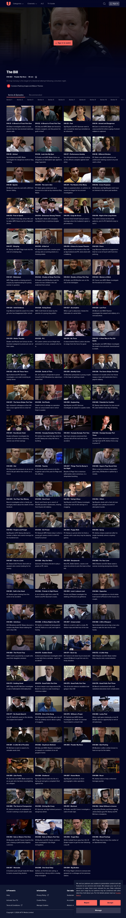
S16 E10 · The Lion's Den (43, 185)
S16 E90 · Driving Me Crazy (44, 806)
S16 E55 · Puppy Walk (71, 530)
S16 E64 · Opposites (99, 591)
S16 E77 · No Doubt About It (16, 714)
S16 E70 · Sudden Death (43, 653)
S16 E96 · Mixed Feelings (101, 837)
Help (8, 895)
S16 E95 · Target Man (71, 837)
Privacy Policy (41, 895)
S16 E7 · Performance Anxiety (74, 154)
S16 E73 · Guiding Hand (14, 683)
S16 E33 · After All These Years (17, 371)
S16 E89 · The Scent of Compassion (19, 806)
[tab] (35, 95)
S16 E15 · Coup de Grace (72, 215)
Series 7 (72, 100)
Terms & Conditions (13, 905)
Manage (98, 910)
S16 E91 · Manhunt (70, 806)
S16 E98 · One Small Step (44, 868)
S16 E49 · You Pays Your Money (17, 499)
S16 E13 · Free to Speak (14, 215)
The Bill (12, 72)
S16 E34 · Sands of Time (43, 371)
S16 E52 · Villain (98, 499)
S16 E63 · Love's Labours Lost (74, 591)
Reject (86, 902)
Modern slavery (72, 905)
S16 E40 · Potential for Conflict (103, 402)
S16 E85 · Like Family (14, 775)
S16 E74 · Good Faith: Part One (46, 683)
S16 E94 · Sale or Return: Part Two (47, 837)
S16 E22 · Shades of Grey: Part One (47, 277)
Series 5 (51, 100)
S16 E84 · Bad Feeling (100, 745)
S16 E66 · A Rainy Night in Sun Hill (47, 622)
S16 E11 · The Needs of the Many (75, 185)
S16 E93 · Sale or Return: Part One (18, 837)
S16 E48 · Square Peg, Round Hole (104, 466)
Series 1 (9, 100)
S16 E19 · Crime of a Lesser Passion (76, 246)
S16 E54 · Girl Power (42, 530)
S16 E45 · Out (11, 466)
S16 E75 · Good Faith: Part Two (75, 683)
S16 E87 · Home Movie (72, 775)
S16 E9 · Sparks (12, 185)
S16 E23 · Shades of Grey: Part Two (76, 277)
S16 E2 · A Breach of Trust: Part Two (48, 123)
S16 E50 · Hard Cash (42, 499)
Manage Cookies (42, 905)
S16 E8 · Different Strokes (101, 154)
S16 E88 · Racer (98, 775)
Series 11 (114, 100)
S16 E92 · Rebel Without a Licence (104, 806)
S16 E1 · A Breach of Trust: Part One (19, 123)
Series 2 (20, 100)
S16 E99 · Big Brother (71, 868)
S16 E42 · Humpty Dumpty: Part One (48, 433)
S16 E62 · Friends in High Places (46, 591)
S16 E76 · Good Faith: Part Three (103, 683)
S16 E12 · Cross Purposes (101, 185)
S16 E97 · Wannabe (13, 868)
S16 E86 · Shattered (42, 775)
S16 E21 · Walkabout (13, 277)
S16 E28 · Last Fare (99, 308)
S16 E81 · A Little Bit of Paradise (17, 745)
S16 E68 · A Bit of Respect (101, 622)
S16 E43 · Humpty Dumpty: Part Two (76, 433)
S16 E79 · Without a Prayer (73, 714)
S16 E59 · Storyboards (72, 560)
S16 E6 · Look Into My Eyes (44, 154)
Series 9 (93, 100)
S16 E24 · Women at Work (101, 277)
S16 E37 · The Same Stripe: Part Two (19, 402)
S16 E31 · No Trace (70, 338)
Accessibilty (71, 900)
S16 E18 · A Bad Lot (42, 246)
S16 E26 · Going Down (43, 308)
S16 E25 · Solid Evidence (15, 308)
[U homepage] (8, 4)
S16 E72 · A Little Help (100, 653)
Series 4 (41, 100)
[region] (98, 898)
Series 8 (82, 100)
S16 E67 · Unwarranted (72, 622)
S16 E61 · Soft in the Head (15, 591)
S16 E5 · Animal (12, 154)
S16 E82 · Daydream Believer (45, 745)
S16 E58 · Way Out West (43, 560)
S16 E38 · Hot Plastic (42, 402)
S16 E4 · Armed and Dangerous (103, 123)
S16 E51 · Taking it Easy (72, 499)
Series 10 (103, 100)
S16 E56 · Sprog (98, 530)
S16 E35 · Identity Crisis (72, 371)
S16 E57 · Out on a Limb (14, 560)
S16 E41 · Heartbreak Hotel (16, 433)
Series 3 (30, 100)
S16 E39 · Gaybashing (71, 402)
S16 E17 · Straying (12, 246)
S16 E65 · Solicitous (13, 622)
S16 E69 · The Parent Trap (15, 653)
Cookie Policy (41, 900)
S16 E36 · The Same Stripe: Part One (105, 371)
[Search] (104, 4)
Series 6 (61, 100)
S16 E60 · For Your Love (100, 560)
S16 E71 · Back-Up (70, 653)
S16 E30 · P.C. (40, 338)
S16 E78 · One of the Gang (44, 714)
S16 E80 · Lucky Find (99, 714)
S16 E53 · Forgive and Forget (16, 530)
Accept (110, 902)
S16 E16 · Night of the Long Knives (104, 215)
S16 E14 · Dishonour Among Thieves (48, 215)
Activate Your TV (12, 900)
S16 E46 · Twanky (41, 466)
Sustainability (71, 895)
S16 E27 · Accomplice (71, 308)
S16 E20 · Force (98, 246)
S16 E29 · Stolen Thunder (15, 338)
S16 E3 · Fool (68, 123)
